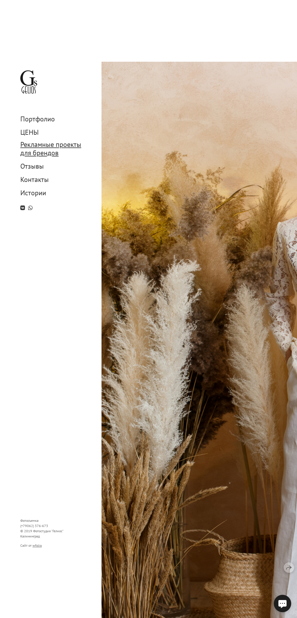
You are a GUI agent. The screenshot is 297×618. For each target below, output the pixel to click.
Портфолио (37, 119)
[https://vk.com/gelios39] (22, 208)
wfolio (37, 545)
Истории (33, 193)
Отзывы (32, 166)
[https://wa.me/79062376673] (30, 208)
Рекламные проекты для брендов (50, 149)
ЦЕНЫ (29, 132)
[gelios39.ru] (28, 82)
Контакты (34, 180)
